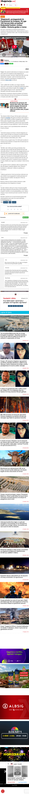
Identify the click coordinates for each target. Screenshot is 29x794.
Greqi (21, 88)
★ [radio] (8, 209)
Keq (15, 305)
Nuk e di (20, 305)
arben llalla (6, 202)
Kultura (2, 16)
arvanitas (8, 117)
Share (3, 63)
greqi (10, 202)
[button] (2, 791)
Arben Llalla (8, 80)
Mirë (10, 305)
